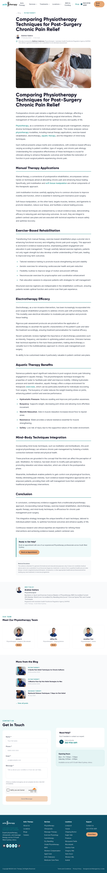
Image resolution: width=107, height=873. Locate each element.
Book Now (98, 4)
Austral (67, 860)
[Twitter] (7, 846)
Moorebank (69, 844)
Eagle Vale (69, 835)
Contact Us (90, 825)
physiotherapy (22, 132)
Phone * (9, 746)
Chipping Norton (70, 832)
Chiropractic (48, 829)
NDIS (46, 847)
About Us (26, 825)
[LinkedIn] (13, 846)
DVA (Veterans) (49, 857)
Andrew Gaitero (27, 36)
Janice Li (19, 639)
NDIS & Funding (68, 4)
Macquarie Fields (71, 841)
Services (32, 4)
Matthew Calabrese (38, 41)
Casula (67, 829)
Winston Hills (69, 857)
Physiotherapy (22, 126)
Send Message (26, 799)
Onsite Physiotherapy (51, 844)
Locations (56, 4)
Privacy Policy (77, 869)
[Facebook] (4, 846)
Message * (10, 766)
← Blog (18, 13)
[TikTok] (19, 846)
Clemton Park (69, 847)
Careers (26, 835)
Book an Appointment (29, 552)
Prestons (68, 838)
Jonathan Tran (88, 639)
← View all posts (22, 703)
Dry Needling (48, 841)
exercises (30, 387)
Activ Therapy (22, 4)
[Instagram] (10, 846)
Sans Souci (69, 854)
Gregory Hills (69, 851)
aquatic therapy (48, 136)
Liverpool (68, 825)
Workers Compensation (52, 851)
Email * (8, 756)
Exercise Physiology (51, 835)
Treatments (44, 4)
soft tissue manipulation (56, 183)
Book (18, 645)
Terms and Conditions (64, 869)
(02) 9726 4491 (86, 4)
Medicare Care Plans (51, 860)
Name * (8, 737)
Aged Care (48, 854)
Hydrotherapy (49, 838)
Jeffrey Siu (53, 639)
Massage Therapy (50, 832)
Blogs (77, 4)
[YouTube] (16, 846)
